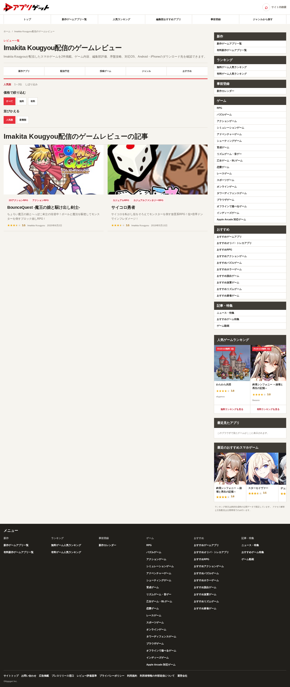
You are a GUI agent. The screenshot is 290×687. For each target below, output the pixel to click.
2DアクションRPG (18, 200)
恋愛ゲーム (223, 167)
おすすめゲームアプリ (229, 236)
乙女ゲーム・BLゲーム (230, 160)
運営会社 (182, 675)
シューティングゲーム (229, 140)
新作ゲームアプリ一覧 (74, 19)
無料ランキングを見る (232, 409)
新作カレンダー (225, 91)
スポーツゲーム (225, 180)
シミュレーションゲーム (230, 127)
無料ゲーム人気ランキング (232, 67)
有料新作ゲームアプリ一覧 (232, 50)
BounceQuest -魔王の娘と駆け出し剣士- (43, 207)
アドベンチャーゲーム (229, 134)
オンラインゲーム (227, 186)
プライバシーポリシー (111, 675)
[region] (250, 375)
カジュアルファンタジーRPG (148, 200)
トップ (27, 19)
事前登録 (216, 19)
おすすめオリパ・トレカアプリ (234, 243)
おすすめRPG (224, 249)
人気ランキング (121, 19)
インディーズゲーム (228, 212)
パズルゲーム (224, 114)
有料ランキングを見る (268, 409)
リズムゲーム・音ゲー (229, 154)
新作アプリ (24, 71)
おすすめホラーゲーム (229, 269)
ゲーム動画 (223, 325)
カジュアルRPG (121, 200)
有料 (33, 101)
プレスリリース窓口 (63, 675)
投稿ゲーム (105, 71)
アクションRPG (40, 200)
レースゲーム (224, 173)
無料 (21, 101)
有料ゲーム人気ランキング (232, 73)
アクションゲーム (227, 121)
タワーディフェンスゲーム (232, 193)
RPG (219, 108)
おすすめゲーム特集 (228, 319)
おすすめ (187, 71)
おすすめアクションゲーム (232, 256)
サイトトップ (11, 675)
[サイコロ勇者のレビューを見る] (158, 169)
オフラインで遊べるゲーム (232, 206)
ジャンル (146, 71)
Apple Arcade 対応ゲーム (231, 219)
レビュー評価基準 (87, 675)
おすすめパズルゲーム (229, 262)
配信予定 (64, 71)
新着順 (22, 120)
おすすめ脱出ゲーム (228, 275)
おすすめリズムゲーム (229, 289)
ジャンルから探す (263, 19)
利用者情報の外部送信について (157, 675)
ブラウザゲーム (225, 199)
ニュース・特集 (225, 312)
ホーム (7, 31)
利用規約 (132, 675)
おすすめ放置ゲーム (228, 282)
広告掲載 (44, 675)
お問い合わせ (28, 675)
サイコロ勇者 (123, 207)
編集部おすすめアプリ (168, 19)
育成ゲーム (223, 147)
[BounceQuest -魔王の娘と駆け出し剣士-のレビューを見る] (54, 169)
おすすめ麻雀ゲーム (228, 295)
